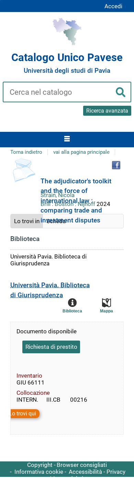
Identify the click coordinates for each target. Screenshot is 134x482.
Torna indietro (26, 152)
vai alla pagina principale (81, 152)
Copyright (40, 464)
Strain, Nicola (58, 195)
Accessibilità (85, 471)
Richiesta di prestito (51, 346)
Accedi (113, 6)
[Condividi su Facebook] (116, 165)
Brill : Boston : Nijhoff (69, 203)
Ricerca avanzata (107, 110)
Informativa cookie (38, 471)
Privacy (116, 471)
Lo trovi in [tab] (27, 221)
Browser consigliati (82, 464)
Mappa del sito (69, 478)
